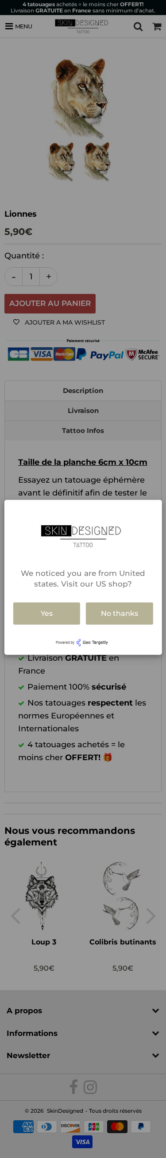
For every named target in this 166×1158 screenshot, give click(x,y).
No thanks (119, 613)
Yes (47, 613)
